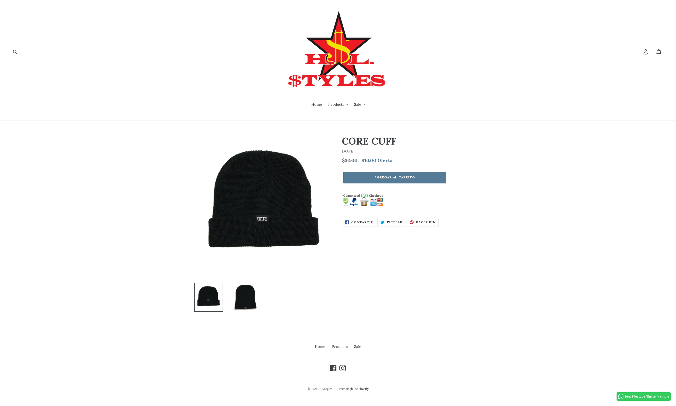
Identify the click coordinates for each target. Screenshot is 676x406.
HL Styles (325, 389)
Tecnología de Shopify (354, 389)
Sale (358, 104)
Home (316, 104)
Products (336, 104)
